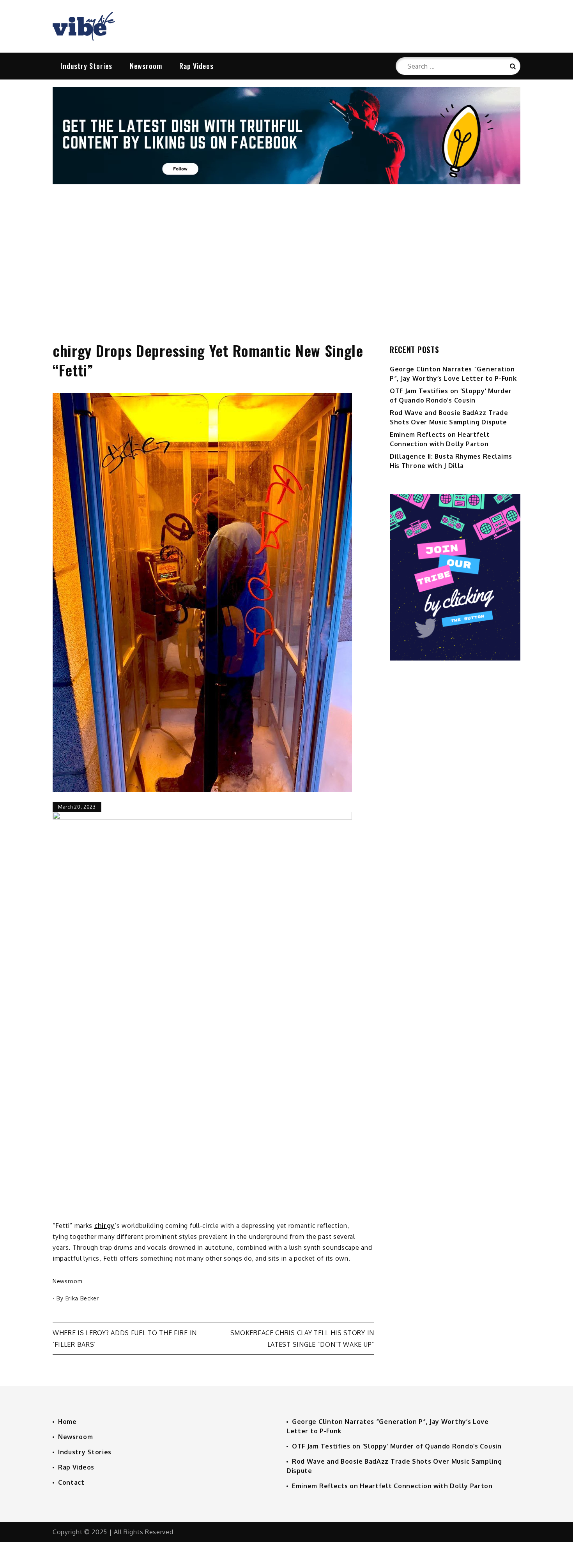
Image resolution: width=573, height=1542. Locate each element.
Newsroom (146, 66)
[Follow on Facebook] (286, 182)
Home (67, 1421)
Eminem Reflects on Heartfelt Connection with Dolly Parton (392, 1486)
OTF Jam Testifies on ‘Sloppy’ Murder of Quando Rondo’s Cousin (397, 1446)
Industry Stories (86, 66)
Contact (71, 1482)
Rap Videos (196, 66)
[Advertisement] (286, 254)
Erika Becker (82, 1298)
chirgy (104, 1225)
